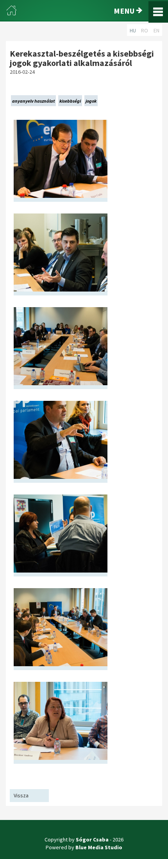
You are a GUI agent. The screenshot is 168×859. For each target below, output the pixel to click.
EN (156, 30)
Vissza (21, 795)
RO (144, 30)
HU (133, 30)
